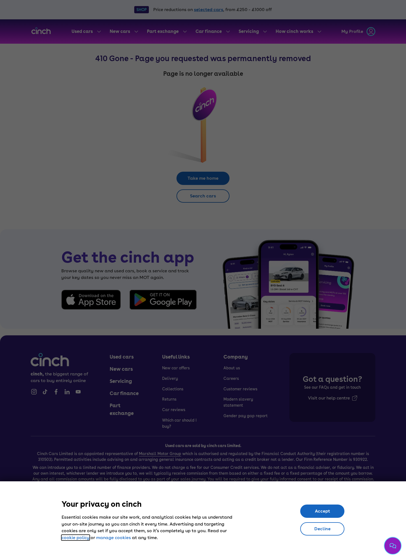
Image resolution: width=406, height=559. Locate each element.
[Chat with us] (393, 546)
